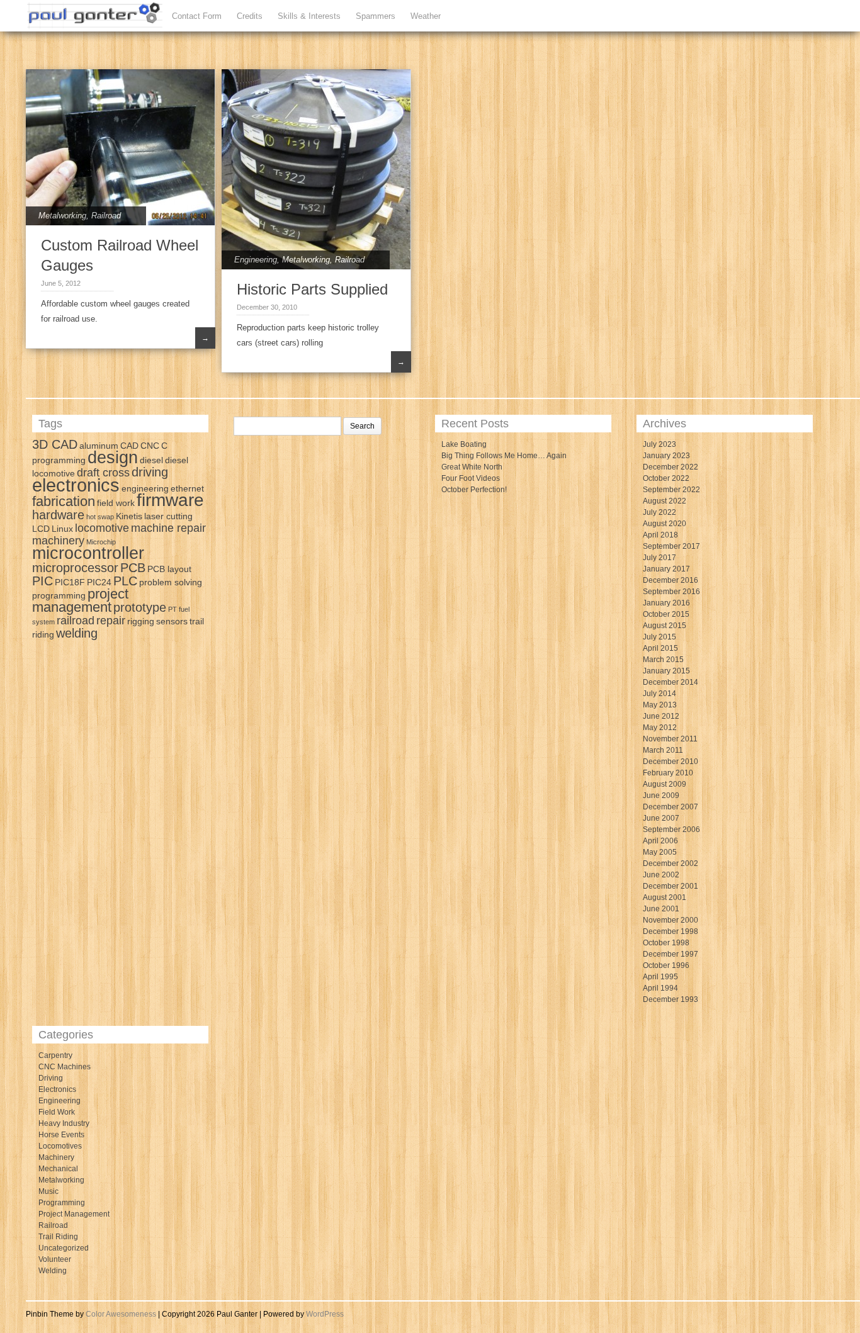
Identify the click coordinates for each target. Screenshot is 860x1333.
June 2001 (661, 908)
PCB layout (169, 569)
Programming (61, 1202)
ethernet (187, 488)
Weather (425, 16)
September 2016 (671, 591)
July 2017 (659, 557)
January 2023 (666, 455)
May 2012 (660, 727)
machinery (58, 540)
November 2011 (670, 738)
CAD (129, 446)
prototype (139, 607)
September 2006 (671, 829)
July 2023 (659, 444)
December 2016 (670, 580)
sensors (172, 621)
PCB (132, 568)
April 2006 (660, 840)
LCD (41, 529)
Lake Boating (464, 444)
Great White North (471, 467)
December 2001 (670, 886)
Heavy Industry (63, 1123)
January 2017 (666, 569)
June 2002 (661, 874)
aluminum (98, 446)
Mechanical (58, 1168)
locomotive (102, 528)
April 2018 (660, 535)
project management (80, 600)
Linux (62, 529)
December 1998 (670, 931)
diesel (151, 460)
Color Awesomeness (121, 1314)
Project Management (74, 1214)
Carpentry (55, 1055)
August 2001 (664, 897)
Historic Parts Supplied (312, 289)
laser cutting (168, 516)
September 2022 (671, 489)
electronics (76, 485)
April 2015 (660, 648)
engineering (145, 488)
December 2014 (670, 682)
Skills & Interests (309, 16)
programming (59, 595)
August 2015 (664, 625)
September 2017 (671, 546)
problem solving (170, 582)
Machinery (56, 1157)
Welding (52, 1270)
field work (116, 503)
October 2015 (666, 614)
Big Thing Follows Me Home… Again (504, 455)
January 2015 (666, 670)
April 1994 (660, 988)
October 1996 (666, 965)
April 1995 (660, 976)
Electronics (57, 1089)
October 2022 (666, 478)
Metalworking (62, 215)
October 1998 (666, 942)
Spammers (375, 16)
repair (110, 620)
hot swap (100, 516)
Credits (250, 16)
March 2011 (663, 750)
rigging (140, 621)
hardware (58, 515)
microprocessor (75, 568)
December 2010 (670, 761)
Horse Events (61, 1134)
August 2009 (664, 784)
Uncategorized (63, 1248)
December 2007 (670, 806)
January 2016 (666, 603)
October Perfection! (474, 489)
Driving (50, 1078)
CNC (149, 446)
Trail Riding (58, 1236)
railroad (75, 620)
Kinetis (129, 516)
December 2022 (670, 467)
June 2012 (661, 716)
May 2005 (660, 852)
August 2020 (664, 523)
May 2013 (660, 704)
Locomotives (60, 1146)
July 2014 (659, 693)
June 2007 (661, 818)
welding (77, 633)
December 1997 (670, 954)
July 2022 (659, 512)
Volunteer (54, 1259)
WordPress (325, 1314)
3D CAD (54, 444)
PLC (125, 581)
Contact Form (197, 16)
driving (150, 472)
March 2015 (663, 659)
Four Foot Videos (470, 478)
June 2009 (661, 795)
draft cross (103, 472)
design (113, 457)
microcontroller (88, 553)
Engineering (255, 259)
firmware (170, 500)
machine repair (168, 528)
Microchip (101, 542)
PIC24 (99, 582)
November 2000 (670, 920)
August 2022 (664, 501)
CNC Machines (64, 1066)
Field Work (56, 1112)
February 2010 (668, 772)
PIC (42, 581)
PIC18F (70, 582)
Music (48, 1191)
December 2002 (670, 863)
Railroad (106, 215)
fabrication (63, 501)
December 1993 (670, 999)
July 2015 (659, 637)
